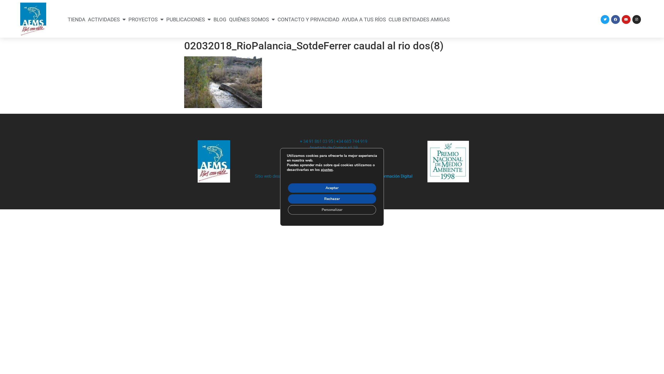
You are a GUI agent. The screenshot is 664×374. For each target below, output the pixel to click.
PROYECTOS (143, 19)
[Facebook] (615, 19)
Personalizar (332, 209)
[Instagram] (636, 19)
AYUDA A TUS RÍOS (364, 19)
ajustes (327, 170)
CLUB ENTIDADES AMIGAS (419, 19)
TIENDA (76, 19)
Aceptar (332, 187)
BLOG (219, 19)
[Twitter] (605, 19)
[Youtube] (626, 19)
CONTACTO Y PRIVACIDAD (308, 19)
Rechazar (332, 198)
